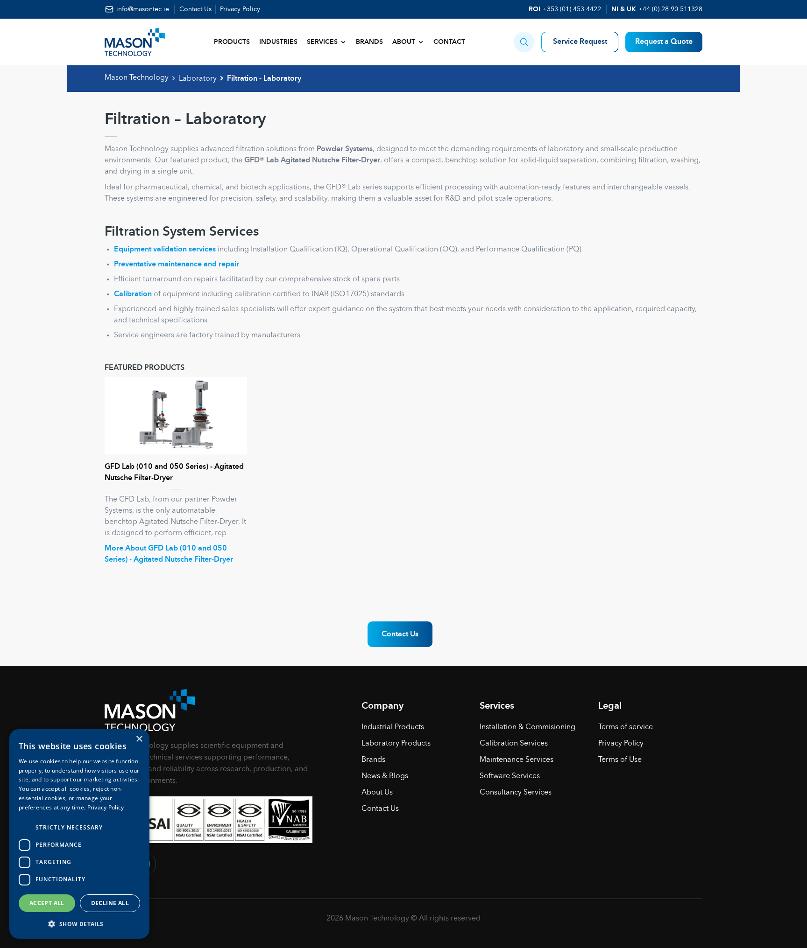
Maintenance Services (516, 760)
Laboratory (198, 79)
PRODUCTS (232, 42)
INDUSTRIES (278, 42)
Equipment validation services (165, 249)
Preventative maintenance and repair (176, 264)
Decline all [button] (110, 903)
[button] (524, 42)
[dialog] (79, 834)
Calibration (133, 294)
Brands (369, 42)
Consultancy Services (516, 792)
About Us (377, 792)
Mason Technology (137, 78)
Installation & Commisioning (527, 727)
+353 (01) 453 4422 (572, 9)
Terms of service (625, 727)
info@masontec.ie (142, 9)
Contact (449, 42)
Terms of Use (620, 760)
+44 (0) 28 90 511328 (670, 9)
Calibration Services (514, 743)
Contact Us (195, 9)
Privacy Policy (240, 9)
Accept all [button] (46, 903)
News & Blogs (384, 776)
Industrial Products (392, 727)
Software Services (510, 776)
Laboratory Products (396, 743)
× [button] (138, 739)
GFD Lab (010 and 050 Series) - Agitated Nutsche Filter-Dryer (174, 472)
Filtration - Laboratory (264, 79)
